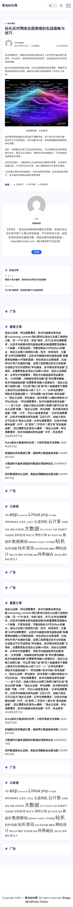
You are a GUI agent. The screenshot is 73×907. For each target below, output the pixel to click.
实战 (55, 529)
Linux (34, 514)
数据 (60, 535)
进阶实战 (58, 555)
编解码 (52, 549)
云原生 (22, 522)
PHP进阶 (52, 515)
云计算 (54, 521)
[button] (53, 5)
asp (13, 514)
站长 (60, 541)
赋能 (35, 555)
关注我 (36, 252)
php (44, 514)
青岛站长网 (9, 5)
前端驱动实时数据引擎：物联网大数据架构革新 (31, 453)
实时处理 (19, 535)
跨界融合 (45, 554)
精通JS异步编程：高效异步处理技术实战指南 (25, 279)
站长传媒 (11, 548)
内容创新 (19, 529)
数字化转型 (53, 535)
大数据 (32, 528)
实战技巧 (20, 184)
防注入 (14, 559)
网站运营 (13, 555)
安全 (42, 529)
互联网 (65, 522)
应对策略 (32, 184)
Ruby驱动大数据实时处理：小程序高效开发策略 (32, 442)
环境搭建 (51, 542)
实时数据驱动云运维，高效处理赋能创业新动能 (31, 474)
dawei (21, 43)
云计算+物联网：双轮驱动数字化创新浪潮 (24, 290)
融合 (20, 554)
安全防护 (48, 529)
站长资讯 (26, 547)
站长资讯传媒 (41, 548)
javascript (23, 515)
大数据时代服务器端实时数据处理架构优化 (29, 463)
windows (11, 522)
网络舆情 (44, 184)
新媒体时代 (33, 542)
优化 (7, 529)
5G (7, 515)
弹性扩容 (30, 535)
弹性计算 (41, 535)
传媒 (12, 529)
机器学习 (42, 542)
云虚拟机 (41, 522)
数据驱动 (20, 541)
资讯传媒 (28, 554)
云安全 (30, 522)
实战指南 (9, 535)
